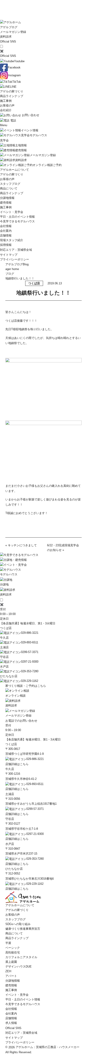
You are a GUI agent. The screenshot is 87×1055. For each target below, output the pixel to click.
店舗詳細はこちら (17, 764)
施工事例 (6, 100)
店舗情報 (6, 235)
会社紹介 (6, 110)
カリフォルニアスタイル (21, 957)
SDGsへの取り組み (18, 924)
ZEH (8, 971)
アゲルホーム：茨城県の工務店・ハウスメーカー (47, 1047)
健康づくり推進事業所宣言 (22, 928)
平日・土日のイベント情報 (17, 216)
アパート (11, 976)
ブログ (9, 273)
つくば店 (34, 283)
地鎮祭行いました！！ (19, 278)
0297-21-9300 (29, 661)
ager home (12, 269)
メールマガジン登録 (13, 32)
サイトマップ (8, 254)
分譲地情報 (7, 198)
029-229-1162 (29, 681)
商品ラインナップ (11, 96)
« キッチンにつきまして (21, 545)
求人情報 (11, 1023)
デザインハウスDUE (18, 966)
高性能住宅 (12, 952)
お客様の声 (7, 105)
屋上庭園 (11, 962)
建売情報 (6, 202)
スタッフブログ (10, 183)
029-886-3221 (29, 632)
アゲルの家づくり (11, 91)
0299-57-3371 (29, 652)
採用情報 (6, 245)
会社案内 (6, 230)
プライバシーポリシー (14, 259)
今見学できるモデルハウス (17, 221)
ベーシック (12, 947)
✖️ (2, 51)
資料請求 (6, 36)
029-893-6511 (29, 642)
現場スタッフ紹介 (11, 240)
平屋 (8, 943)
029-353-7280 (29, 671)
